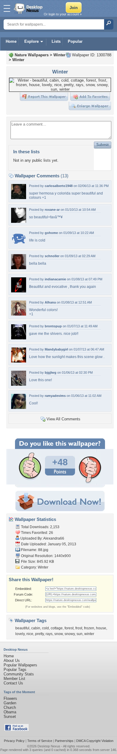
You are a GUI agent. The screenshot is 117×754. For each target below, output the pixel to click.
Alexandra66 (53, 538)
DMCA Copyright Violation (94, 741)
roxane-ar (52, 209)
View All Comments (63, 419)
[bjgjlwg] (18, 384)
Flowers (10, 698)
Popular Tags (15, 669)
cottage (57, 628)
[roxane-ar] (18, 221)
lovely (20, 634)
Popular (75, 41)
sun (79, 634)
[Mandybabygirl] (18, 361)
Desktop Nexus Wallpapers (29, 8)
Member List (14, 678)
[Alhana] (18, 314)
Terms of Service (39, 741)
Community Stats (19, 674)
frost (78, 628)
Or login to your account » (63, 14)
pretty (39, 634)
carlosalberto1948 (59, 186)
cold (45, 628)
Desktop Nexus (49, 746)
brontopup (53, 326)
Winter (59, 55)
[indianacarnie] (18, 291)
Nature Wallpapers (32, 55)
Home (11, 41)
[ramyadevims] (18, 407)
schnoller (52, 256)
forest (69, 628)
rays (49, 634)
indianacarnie (55, 279)
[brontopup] (18, 338)
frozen (89, 628)
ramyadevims (55, 395)
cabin (35, 628)
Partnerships (64, 741)
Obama (10, 712)
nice (29, 634)
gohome (51, 233)
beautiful (22, 628)
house (101, 628)
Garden (10, 703)
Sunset (10, 716)
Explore (31, 41)
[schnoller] (18, 268)
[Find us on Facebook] (16, 730)
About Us (12, 660)
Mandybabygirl (56, 349)
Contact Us (13, 683)
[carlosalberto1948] (18, 197)
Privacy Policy (14, 741)
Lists (56, 41)
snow (58, 634)
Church (10, 707)
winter (89, 634)
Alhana (50, 302)
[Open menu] (7, 8)
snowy (69, 634)
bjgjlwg (50, 372)
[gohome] (18, 244)
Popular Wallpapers (20, 665)
